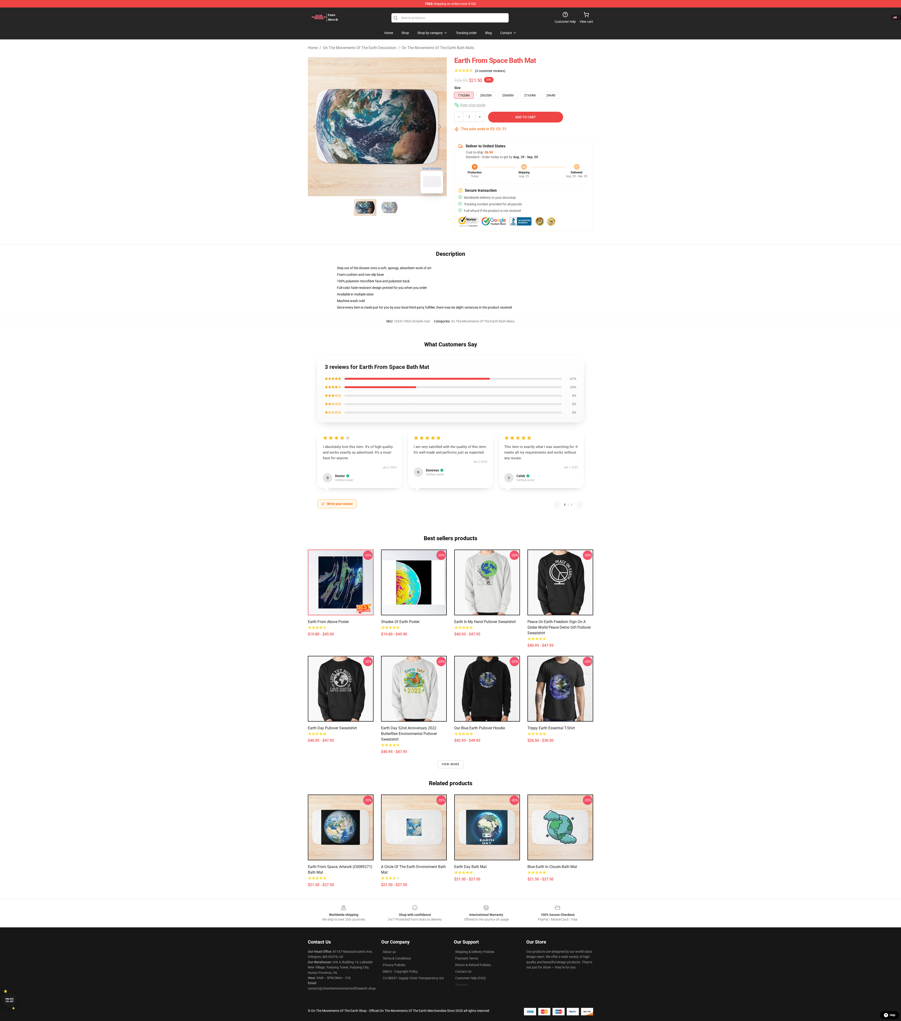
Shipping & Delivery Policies (474, 952)
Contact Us (463, 971)
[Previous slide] (315, 127)
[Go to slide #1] (365, 207)
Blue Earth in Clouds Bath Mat (552, 866)
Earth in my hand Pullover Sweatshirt (485, 621)
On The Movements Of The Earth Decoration (359, 48)
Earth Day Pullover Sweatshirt (332, 728)
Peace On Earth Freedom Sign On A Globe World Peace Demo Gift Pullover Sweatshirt (559, 627)
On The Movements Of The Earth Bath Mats (438, 48)
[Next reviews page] (579, 505)
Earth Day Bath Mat (470, 866)
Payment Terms (466, 958)
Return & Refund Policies (473, 965)
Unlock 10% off (9, 1000)
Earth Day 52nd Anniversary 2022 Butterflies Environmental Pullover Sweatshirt (409, 734)
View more (451, 764)
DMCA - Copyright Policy (400, 971)
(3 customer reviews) (490, 71)
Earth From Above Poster (328, 621)
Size (457, 88)
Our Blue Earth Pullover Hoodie (479, 728)
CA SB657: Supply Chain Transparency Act (413, 978)
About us (389, 952)
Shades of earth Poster (400, 621)
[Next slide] (439, 127)
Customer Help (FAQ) (470, 978)
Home (313, 48)
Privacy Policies (394, 965)
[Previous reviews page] (557, 505)
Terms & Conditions (397, 958)
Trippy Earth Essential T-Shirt (551, 728)
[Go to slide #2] (389, 207)
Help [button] (892, 1015)
